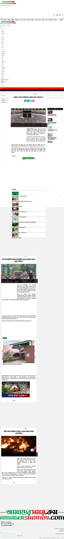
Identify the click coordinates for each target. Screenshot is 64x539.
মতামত (2, 63)
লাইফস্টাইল (56, 19)
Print (35, 94)
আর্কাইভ (3, 81)
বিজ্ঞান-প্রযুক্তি (51, 19)
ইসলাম (2, 65)
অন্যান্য (2, 77)
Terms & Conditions (46, 537)
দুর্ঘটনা (2, 57)
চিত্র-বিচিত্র (3, 71)
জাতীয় (9, 19)
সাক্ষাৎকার (3, 69)
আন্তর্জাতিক (17, 19)
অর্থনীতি (28, 19)
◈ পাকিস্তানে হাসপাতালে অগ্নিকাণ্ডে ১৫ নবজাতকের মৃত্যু (35, 90)
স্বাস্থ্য (2, 59)
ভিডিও (2, 85)
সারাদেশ (32, 19)
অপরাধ (36, 19)
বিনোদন (24, 19)
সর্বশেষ (5, 19)
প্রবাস (46, 19)
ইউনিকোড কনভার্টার (5, 79)
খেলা (21, 19)
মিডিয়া (2, 75)
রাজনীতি (12, 19)
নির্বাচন (43, 19)
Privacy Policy (53, 537)
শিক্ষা (40, 19)
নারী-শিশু (3, 73)
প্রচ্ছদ (2, 19)
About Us (40, 537)
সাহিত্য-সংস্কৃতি (4, 67)
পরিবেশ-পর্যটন (4, 61)
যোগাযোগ (3, 55)
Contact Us (58, 537)
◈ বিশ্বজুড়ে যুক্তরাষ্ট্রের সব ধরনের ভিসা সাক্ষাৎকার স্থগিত (21, 90)
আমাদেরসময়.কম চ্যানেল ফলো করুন (28, 158)
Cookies (62, 537)
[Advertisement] (18, 9)
